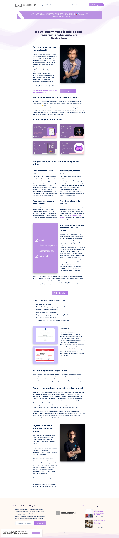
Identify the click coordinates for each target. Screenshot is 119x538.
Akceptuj (36, 533)
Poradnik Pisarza (53, 533)
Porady (62, 5)
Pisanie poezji (53, 5)
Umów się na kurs (68, 91)
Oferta (77, 5)
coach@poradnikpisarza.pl (41, 480)
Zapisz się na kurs (97, 5)
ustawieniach (19, 535)
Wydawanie (69, 5)
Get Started (40, 523)
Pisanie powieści (43, 5)
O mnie (84, 5)
